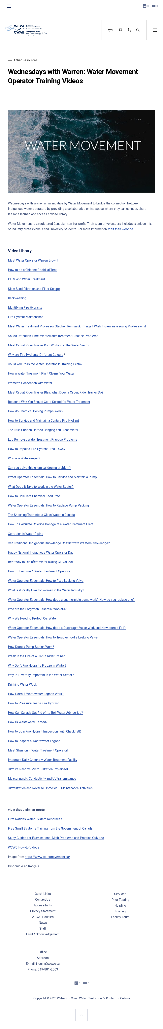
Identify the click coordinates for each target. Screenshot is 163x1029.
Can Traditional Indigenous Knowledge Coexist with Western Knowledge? (59, 543)
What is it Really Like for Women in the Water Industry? (46, 590)
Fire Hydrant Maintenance (25, 317)
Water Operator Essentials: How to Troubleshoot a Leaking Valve (53, 637)
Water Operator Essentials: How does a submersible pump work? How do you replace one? (71, 600)
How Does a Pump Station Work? (31, 647)
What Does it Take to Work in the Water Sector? (41, 487)
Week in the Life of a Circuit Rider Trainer (36, 656)
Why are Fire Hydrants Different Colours (35, 355)
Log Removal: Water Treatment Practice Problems (42, 439)
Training (120, 911)
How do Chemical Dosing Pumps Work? (35, 411)
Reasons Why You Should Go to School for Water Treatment (49, 402)
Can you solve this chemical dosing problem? (39, 468)
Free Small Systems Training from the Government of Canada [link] (50, 828)
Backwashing (17, 298)
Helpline (120, 905)
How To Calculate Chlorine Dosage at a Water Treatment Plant (50, 524)
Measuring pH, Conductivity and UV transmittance (42, 778)
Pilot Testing (120, 900)
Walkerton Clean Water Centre (76, 998)
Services (120, 894)
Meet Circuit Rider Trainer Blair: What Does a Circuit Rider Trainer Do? (55, 392)
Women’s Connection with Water (30, 383)
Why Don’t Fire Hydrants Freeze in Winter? (37, 665)
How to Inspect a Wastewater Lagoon (34, 741)
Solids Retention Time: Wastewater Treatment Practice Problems (53, 336)
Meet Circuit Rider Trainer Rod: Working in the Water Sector (48, 345)
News (43, 923)
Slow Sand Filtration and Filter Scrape (34, 289)
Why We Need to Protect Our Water (32, 618)
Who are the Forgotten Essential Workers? (37, 609)
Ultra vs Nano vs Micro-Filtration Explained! (38, 769)
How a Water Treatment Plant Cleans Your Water (41, 373)
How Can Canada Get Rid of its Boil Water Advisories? (45, 713)
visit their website (120, 229)
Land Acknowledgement (42, 934)
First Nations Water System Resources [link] (35, 819)
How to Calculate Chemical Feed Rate (34, 496)
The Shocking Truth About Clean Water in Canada (41, 515)
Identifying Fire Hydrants (25, 307)
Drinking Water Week (22, 684)
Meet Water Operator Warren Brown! (33, 260)
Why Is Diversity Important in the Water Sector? (41, 675)
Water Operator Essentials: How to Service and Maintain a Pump (52, 477)
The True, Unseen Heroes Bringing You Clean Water (43, 430)
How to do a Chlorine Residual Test (32, 270)
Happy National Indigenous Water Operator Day (40, 552)
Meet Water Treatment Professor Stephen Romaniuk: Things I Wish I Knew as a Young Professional (77, 326)
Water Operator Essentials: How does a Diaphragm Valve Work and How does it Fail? (67, 628)
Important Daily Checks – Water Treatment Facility (42, 760)
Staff (42, 928)
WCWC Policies (43, 917)
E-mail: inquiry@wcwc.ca (43, 964)
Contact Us (42, 899)
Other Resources (26, 60)
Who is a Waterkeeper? (24, 458)
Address (43, 958)
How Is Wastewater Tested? (28, 722)
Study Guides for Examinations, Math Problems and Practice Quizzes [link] (56, 838)
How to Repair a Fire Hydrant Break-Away (36, 449)
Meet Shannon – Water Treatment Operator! (38, 750)
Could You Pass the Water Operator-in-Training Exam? (45, 364)
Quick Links (43, 894)
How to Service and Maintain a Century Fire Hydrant (43, 420)
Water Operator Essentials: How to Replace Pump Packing (48, 505)
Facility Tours (120, 917)
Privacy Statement (42, 911)
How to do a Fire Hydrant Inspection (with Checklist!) (44, 731)
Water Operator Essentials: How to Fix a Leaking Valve (45, 581)
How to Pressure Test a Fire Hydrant (33, 703)
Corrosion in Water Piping (25, 534)
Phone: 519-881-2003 (42, 969)
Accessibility (43, 905)
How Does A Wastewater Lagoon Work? (36, 694)
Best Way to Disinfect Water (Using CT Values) (40, 562)
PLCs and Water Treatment (26, 279)
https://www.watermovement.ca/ (47, 857)
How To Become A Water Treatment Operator (39, 571)
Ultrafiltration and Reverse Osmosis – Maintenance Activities (50, 788)
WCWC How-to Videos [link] (23, 847)
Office (43, 952)
